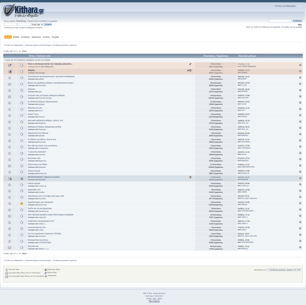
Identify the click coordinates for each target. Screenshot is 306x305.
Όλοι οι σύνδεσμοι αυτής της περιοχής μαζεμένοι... (50, 64)
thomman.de (33, 246)
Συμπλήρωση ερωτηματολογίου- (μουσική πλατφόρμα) (51, 76)
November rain (34, 158)
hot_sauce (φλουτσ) (249, 198)
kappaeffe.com (34, 190)
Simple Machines (159, 293)
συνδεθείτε (43, 21)
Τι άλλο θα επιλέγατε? (37, 152)
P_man (244, 85)
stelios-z (244, 217)
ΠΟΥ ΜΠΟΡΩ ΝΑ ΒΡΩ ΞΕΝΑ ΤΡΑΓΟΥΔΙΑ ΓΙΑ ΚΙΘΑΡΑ (51, 215)
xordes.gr (42, 186)
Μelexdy (244, 249)
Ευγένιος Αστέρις (45, 98)
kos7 (41, 111)
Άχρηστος (42, 161)
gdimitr (41, 79)
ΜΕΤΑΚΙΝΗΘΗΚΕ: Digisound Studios (44, 177)
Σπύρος (42, 73)
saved (243, 104)
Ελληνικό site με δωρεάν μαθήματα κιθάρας (46, 95)
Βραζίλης (42, 123)
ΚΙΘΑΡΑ (244, 91)
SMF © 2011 (147, 293)
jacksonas (43, 205)
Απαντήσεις (209, 56)
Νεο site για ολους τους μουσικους (42, 146)
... (18, 51)
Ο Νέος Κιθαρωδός (46, 67)
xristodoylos (43, 148)
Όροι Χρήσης (154, 301)
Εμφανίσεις (222, 56)
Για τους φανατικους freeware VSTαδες (44, 233)
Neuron (42, 117)
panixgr (42, 104)
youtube (299, 27)
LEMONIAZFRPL (248, 167)
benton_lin (43, 173)
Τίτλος (32, 56)
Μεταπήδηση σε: (260, 270)
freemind (42, 85)
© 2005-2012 (158, 296)
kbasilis (42, 136)
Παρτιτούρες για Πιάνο (37, 164)
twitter (286, 27)
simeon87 (245, 98)
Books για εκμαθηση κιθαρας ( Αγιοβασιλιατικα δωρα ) (51, 83)
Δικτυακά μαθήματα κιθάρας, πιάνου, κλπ (45, 120)
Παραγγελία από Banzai (38, 133)
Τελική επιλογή (34, 171)
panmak (42, 155)
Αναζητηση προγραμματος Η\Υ (41, 221)
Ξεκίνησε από (43, 56)
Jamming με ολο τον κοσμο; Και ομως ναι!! (46, 196)
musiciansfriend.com (37, 227)
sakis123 (42, 217)
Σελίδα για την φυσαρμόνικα (40, 208)
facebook (276, 27)
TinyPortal (149, 296)
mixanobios (245, 142)
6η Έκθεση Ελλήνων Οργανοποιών (43, 102)
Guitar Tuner (33, 114)
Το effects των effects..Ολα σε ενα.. (42, 139)
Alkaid (41, 249)
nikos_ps (244, 123)
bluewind (42, 129)
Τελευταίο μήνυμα (247, 56)
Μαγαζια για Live (35, 108)
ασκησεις (31, 89)
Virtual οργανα (34, 183)
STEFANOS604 (247, 211)
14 (20, 51)
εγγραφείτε (53, 21)
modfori (42, 192)
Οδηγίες (31, 70)
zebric (41, 230)
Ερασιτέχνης (43, 211)
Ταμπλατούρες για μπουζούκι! (40, 202)
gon (40, 92)
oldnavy (244, 204)
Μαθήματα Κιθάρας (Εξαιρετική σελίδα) (44, 127)
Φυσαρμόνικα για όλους (38, 240)
